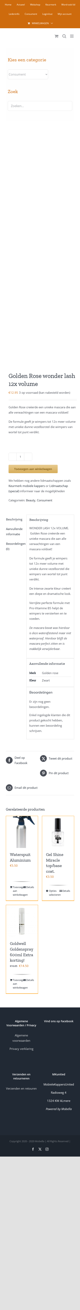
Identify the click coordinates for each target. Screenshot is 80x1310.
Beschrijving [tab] (14, 519)
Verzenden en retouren (21, 1088)
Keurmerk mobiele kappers (27, 486)
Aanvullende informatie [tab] (14, 531)
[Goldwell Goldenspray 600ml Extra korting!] (22, 921)
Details (30, 887)
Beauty (30, 500)
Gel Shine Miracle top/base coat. (54, 863)
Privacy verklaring (21, 1049)
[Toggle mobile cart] (56, 36)
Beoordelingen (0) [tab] (15, 546)
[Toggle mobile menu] (72, 36)
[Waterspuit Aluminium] (22, 832)
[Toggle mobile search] (64, 36)
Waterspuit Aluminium (20, 857)
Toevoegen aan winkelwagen (33, 469)
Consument (44, 500)
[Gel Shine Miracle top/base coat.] (58, 832)
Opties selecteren (53, 892)
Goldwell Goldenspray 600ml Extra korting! (21, 952)
